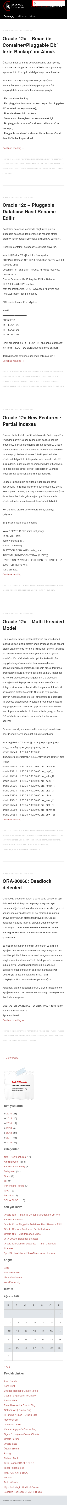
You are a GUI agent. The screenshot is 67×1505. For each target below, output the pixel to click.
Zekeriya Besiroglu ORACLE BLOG (23, 1491)
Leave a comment (55, 386)
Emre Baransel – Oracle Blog (19, 1405)
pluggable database (51, 381)
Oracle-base (10, 1443)
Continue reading (13, 148)
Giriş (6, 1267)
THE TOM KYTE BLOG (16, 1472)
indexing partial (29, 590)
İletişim (32, 16)
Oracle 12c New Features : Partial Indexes (32, 420)
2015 (11, 1118)
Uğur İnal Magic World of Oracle (21, 1487)
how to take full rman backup (39, 164)
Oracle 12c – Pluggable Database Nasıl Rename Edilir (29, 211)
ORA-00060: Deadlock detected (27, 884)
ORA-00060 (49, 1036)
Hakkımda (21, 16)
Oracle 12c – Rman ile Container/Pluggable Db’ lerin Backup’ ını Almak (30, 45)
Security (8, 1195)
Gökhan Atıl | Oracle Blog (17, 1410)
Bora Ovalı (9, 1386)
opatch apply (35, 381)
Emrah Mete (10, 1400)
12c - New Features (20, 159)
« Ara (7, 1366)
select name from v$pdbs (34, 386)
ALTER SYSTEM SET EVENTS (14, 1036)
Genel (7, 1176)
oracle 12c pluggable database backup (37, 169)
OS (5, 1181)
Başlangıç (9, 16)
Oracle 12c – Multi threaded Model (33, 624)
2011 (11, 1137)
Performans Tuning (54, 585)
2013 (11, 1128)
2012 (11, 1132)
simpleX (28, 1500)
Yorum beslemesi (13, 1277)
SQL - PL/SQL (51, 1031)
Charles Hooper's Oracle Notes (21, 1390)
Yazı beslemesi (12, 1272)
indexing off (15, 590)
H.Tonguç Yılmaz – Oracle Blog (20, 1414)
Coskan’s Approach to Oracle (20, 1395)
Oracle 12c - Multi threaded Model (32, 845)
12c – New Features (15, 1156)
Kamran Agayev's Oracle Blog (20, 1429)
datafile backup (17, 164)
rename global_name (12, 386)
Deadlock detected (35, 1036)
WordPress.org (12, 1282)
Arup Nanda (10, 1381)
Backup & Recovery (54, 159)
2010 (11, 1142)
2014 (11, 1123)
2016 (11, 1113)
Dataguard (9, 1171)
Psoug (7, 1453)
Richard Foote (11, 1458)
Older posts (10, 1057)
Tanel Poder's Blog (14, 1467)
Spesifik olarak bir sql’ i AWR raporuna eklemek (29, 1253)
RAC (6, 1190)
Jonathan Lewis (12, 1424)
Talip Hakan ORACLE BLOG (19, 1463)
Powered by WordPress (13, 1500)
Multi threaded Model (14, 840)
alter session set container (38, 376)
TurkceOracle (11, 1482)
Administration (37, 159)
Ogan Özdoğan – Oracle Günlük (21, 1434)
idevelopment (11, 1419)
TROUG (8, 1477)
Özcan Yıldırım (11, 1448)
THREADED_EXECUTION (12, 849)
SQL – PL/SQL (12, 1200)
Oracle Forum (11, 1439)
